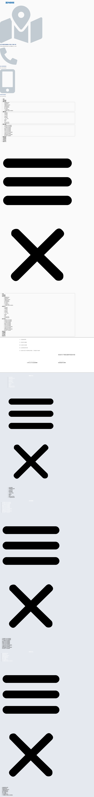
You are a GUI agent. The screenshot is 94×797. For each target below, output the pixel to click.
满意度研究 (6, 103)
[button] (37, 217)
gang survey (6, 122)
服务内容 (4, 101)
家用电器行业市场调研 (8, 134)
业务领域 (4, 100)
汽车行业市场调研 (7, 131)
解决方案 (4, 124)
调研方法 (4, 111)
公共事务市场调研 (7, 127)
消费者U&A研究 (7, 104)
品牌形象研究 (6, 106)
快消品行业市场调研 (8, 126)
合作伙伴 (4, 139)
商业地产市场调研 (7, 135)
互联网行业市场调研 (8, 125)
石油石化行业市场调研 (8, 132)
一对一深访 (6, 118)
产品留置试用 (6, 123)
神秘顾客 (6, 114)
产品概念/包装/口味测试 (8, 110)
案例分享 (4, 136)
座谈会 (5, 119)
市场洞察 (4, 137)
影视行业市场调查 (7, 129)
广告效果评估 (6, 109)
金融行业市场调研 (7, 133)
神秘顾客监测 (6, 102)
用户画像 (6, 108)
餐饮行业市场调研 (7, 128)
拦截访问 (6, 116)
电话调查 (6, 117)
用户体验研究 (6, 107)
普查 (5, 120)
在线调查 (6, 112)
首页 (3, 99)
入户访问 (6, 115)
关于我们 (4, 140)
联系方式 (4, 141)
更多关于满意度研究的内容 (66, 354)
